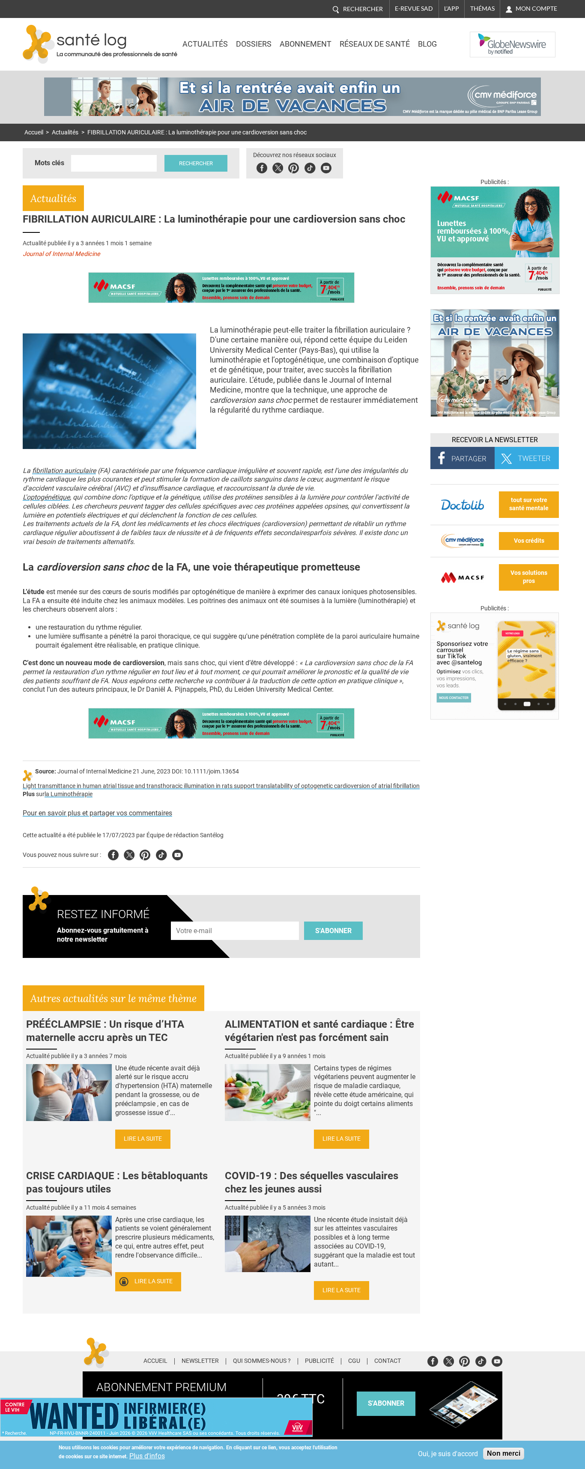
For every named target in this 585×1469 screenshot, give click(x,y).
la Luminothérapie (69, 794)
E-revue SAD (414, 8)
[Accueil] (39, 44)
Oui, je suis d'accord (448, 1454)
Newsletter (200, 1361)
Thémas (482, 8)
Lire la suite (143, 1138)
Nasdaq (487, 38)
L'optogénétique (46, 497)
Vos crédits (529, 540)
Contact (387, 1361)
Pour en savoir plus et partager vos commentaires (97, 813)
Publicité (319, 1361)
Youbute (326, 167)
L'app (451, 8)
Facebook (262, 167)
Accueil (33, 132)
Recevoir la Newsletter (495, 440)
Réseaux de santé (375, 44)
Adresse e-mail (194, 917)
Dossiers (254, 44)
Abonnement (305, 44)
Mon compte (536, 8)
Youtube (177, 854)
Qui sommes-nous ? (262, 1361)
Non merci (503, 1453)
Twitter (277, 167)
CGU (354, 1361)
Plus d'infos (147, 1456)
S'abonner (333, 931)
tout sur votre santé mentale (529, 504)
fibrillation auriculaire (64, 471)
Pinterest (293, 167)
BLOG (427, 44)
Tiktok (310, 167)
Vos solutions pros (528, 577)
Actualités (205, 44)
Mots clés (49, 163)
